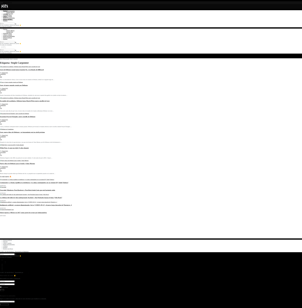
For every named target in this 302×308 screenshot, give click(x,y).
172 (1, 155)
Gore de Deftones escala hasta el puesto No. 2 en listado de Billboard (22, 70)
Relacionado (6, 59)
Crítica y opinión (7, 243)
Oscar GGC (5, 72)
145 (1, 139)
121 (1, 92)
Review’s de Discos (8, 248)
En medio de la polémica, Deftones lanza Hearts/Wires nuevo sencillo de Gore (25, 101)
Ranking (5, 20)
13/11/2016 (3, 152)
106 (1, 77)
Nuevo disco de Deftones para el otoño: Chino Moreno (17, 163)
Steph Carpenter (14, 59)
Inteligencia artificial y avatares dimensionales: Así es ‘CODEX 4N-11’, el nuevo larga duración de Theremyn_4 (36, 205)
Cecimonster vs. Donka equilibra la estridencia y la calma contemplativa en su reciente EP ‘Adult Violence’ (34, 182)
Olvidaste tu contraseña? (6, 292)
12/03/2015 (3, 168)
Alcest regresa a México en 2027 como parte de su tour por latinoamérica (23, 212)
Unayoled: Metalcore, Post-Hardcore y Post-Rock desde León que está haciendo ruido (27, 190)
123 (1, 124)
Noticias (5, 11)
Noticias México (10, 12)
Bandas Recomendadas (9, 11)
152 (1, 108)
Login (4, 27)
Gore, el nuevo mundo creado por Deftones (14, 85)
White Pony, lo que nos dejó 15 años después (14, 148)
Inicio (1, 59)
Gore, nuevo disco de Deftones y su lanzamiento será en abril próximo (22, 132)
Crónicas (5, 246)
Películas (5, 241)
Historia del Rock (7, 2)
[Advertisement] (47, 227)
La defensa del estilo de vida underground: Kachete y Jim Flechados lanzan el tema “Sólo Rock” (31, 197)
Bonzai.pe (25, 251)
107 (1, 171)
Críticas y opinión (7, 16)
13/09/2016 (3, 74)
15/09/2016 (3, 121)
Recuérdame (5, 287)
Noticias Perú (9, 13)
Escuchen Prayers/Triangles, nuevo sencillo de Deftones (17, 116)
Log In (1, 307)
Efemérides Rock (7, 15)
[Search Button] (15, 42)
